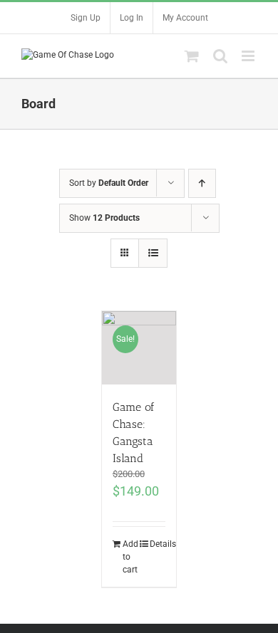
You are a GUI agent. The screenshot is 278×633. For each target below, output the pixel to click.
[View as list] (153, 253)
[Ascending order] (202, 183)
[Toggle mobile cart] (192, 55)
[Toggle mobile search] (220, 55)
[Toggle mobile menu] (249, 55)
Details (158, 544)
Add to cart (130, 557)
